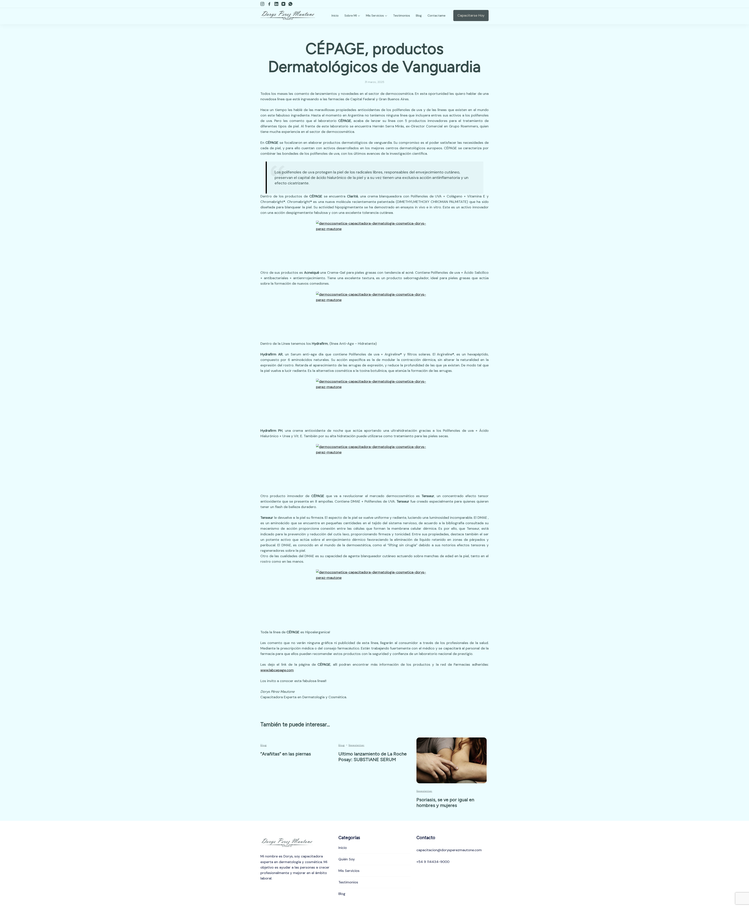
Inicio (335, 15)
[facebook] (269, 4)
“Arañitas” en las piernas (285, 754)
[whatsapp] (290, 4)
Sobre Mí (350, 15)
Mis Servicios (375, 15)
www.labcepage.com (277, 670)
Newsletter (356, 745)
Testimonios (401, 15)
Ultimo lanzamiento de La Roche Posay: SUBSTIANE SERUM (372, 756)
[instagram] (262, 4)
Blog (419, 15)
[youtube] (283, 4)
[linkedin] (276, 4)
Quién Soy (346, 859)
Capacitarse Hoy (471, 15)
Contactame (436, 15)
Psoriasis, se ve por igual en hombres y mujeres (445, 802)
